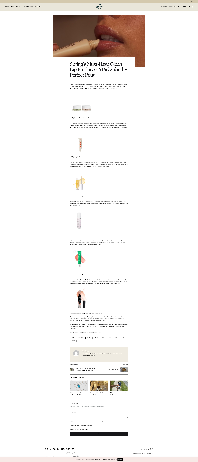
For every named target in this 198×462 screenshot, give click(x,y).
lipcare (110, 337)
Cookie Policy (104, 459)
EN (178, 6)
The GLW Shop (91, 88)
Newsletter (164, 6)
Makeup (79, 59)
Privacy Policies (114, 459)
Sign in (184, 6)
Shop (31, 6)
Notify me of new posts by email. (79, 429)
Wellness (7, 6)
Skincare (122, 337)
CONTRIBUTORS (38, 6)
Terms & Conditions (114, 449)
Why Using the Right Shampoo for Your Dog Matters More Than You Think (86, 369)
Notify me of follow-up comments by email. (82, 425)
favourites (89, 337)
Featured (96, 337)
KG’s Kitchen (26, 6)
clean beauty (80, 337)
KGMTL (103, 337)
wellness (73, 340)
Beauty (12, 6)
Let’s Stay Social (172, 6)
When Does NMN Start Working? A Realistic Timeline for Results (78, 394)
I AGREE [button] (120, 459)
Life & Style (18, 6)
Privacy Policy (113, 453)
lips (116, 337)
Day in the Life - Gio (113, 369)
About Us (94, 453)
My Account (94, 449)
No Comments (82, 79)
